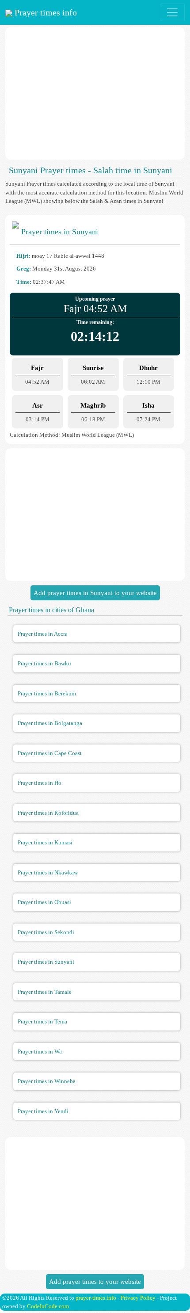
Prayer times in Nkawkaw (48, 872)
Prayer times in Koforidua (48, 812)
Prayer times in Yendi (43, 1111)
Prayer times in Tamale (45, 992)
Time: (23, 282)
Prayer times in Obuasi (44, 902)
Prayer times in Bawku (44, 663)
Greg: (23, 268)
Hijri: (23, 255)
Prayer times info (44, 12)
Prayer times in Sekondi (46, 932)
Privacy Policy (138, 1297)
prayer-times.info (96, 1297)
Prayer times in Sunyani (46, 961)
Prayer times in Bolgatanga (50, 723)
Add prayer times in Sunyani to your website (95, 592)
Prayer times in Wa (40, 1051)
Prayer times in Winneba (47, 1081)
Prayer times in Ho (39, 782)
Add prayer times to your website (95, 1281)
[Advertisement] (95, 93)
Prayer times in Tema (42, 1021)
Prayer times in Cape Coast (50, 753)
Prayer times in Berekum (47, 693)
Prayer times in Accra (43, 633)
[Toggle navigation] (172, 12)
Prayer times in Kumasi (45, 842)
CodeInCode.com (48, 1306)
